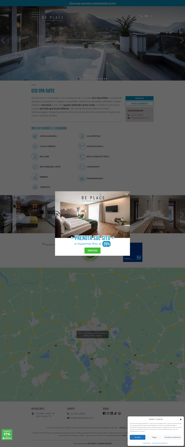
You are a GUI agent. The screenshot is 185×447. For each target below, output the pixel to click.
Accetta (138, 437)
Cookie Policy (147, 443)
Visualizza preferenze (172, 437)
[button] (181, 419)
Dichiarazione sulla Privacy (160, 443)
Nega (154, 437)
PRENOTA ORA (92, 250)
